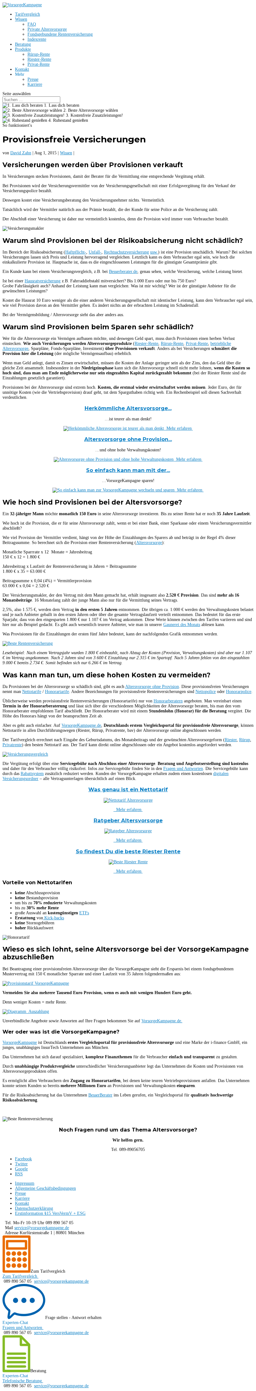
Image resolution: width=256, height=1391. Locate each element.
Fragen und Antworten (183, 768)
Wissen (21, 19)
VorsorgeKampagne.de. (161, 1021)
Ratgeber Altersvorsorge (128, 820)
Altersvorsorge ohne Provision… (128, 439)
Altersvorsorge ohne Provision (152, 686)
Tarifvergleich (27, 14)
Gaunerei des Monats (181, 624)
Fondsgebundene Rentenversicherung (60, 34)
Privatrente (12, 744)
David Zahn (20, 153)
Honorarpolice (238, 691)
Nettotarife (31, 691)
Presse (32, 79)
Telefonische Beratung (22, 1380)
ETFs (84, 913)
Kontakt (22, 69)
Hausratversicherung (43, 281)
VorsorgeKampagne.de (81, 725)
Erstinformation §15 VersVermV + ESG (50, 1213)
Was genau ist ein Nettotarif (128, 789)
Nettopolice (205, 691)
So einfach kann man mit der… (128, 470)
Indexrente (36, 39)
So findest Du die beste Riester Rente (128, 851)
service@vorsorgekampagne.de (41, 1227)
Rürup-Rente (38, 54)
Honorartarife (57, 691)
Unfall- (95, 252)
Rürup (244, 739)
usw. (154, 252)
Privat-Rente (38, 64)
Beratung (23, 44)
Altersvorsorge (149, 542)
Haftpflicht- (75, 252)
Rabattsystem (32, 773)
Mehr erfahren (178, 428)
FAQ (31, 24)
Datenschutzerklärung (34, 1208)
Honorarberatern (168, 701)
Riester (231, 739)
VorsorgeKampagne (19, 1042)
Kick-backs (53, 918)
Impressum (24, 1183)
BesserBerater (100, 1095)
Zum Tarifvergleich (19, 1276)
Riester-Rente (39, 59)
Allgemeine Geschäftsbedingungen (45, 1188)
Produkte (23, 49)
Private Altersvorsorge (47, 29)
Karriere (34, 84)
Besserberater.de (123, 271)
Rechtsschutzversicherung (126, 252)
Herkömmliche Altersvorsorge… (128, 408)
